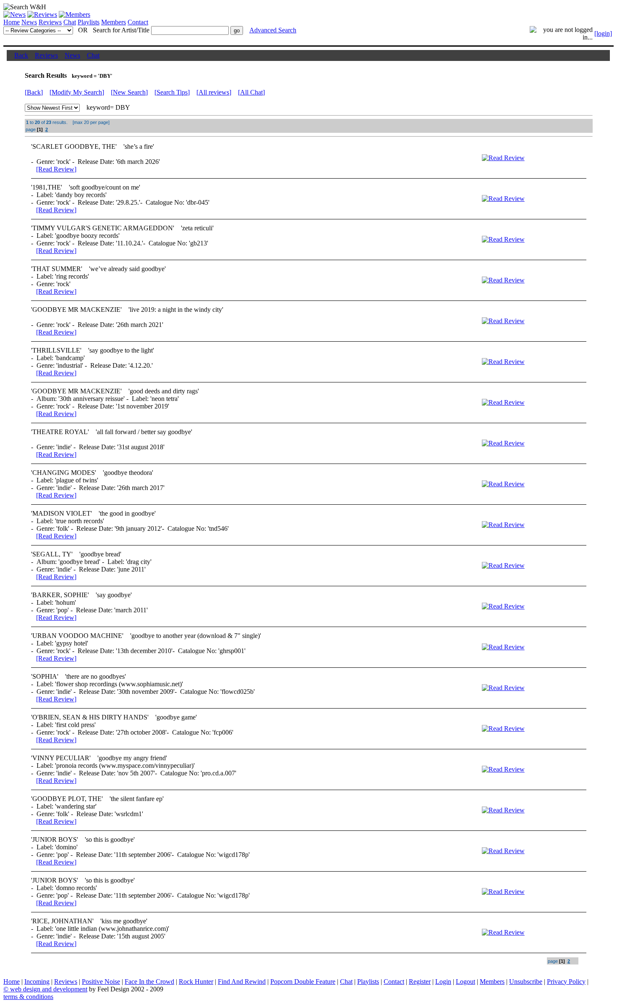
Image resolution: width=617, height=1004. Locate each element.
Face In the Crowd (149, 981)
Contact (138, 22)
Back (21, 55)
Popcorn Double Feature (302, 981)
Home (11, 22)
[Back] (34, 92)
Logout (465, 981)
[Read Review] (56, 169)
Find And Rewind (242, 981)
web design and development (48, 989)
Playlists (88, 22)
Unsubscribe (525, 981)
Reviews (50, 22)
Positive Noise (101, 981)
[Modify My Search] (77, 92)
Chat (69, 22)
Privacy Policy (566, 981)
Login (443, 981)
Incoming (37, 981)
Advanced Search (272, 30)
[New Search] (129, 92)
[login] (603, 33)
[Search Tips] (172, 92)
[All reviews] (213, 92)
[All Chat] (251, 92)
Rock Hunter (196, 981)
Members (113, 22)
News (29, 22)
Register (420, 981)
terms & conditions (28, 996)
